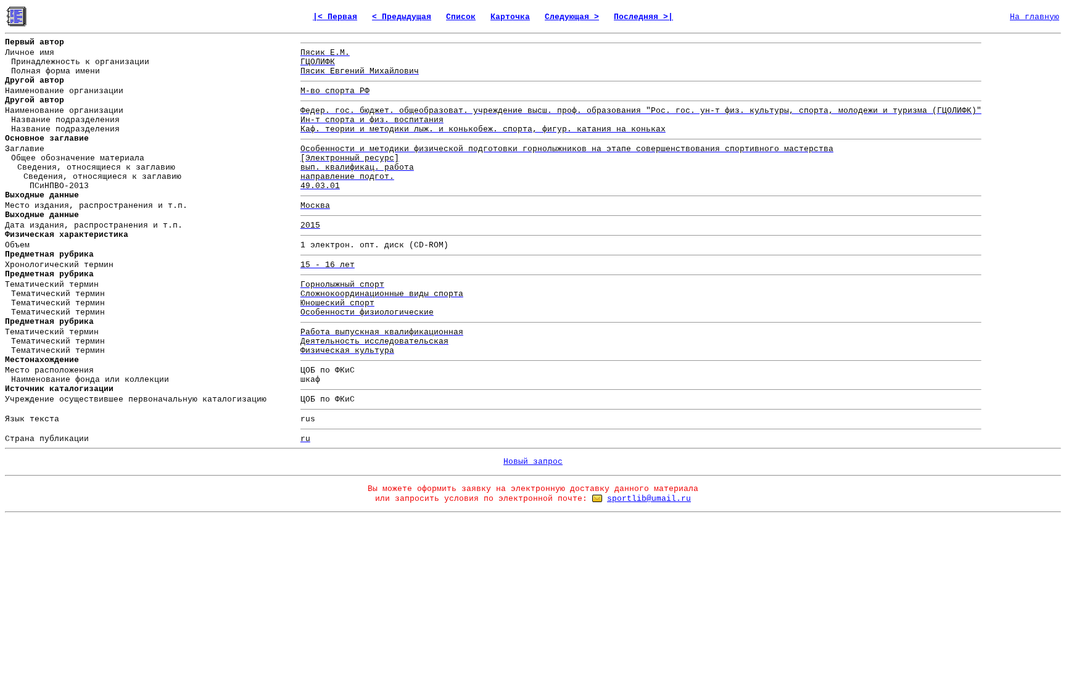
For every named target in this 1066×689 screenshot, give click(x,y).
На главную (1034, 17)
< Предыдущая (401, 17)
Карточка (510, 17)
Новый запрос (533, 461)
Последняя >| (643, 17)
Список (461, 17)
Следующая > (572, 17)
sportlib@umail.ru (649, 498)
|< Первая (335, 17)
